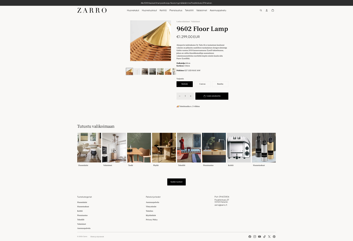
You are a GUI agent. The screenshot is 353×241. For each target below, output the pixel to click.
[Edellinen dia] (127, 41)
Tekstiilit (80, 219)
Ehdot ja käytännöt (97, 237)
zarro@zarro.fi (221, 205)
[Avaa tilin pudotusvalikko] (267, 10)
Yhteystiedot (151, 206)
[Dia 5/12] (160, 71)
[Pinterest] (274, 236)
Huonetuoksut (83, 206)
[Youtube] (259, 236)
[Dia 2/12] (137, 71)
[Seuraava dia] (174, 41)
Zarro (85, 237)
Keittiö (80, 211)
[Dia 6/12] (168, 71)
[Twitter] (269, 236)
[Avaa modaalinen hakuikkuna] (261, 10)
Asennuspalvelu (83, 228)
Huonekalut (82, 202)
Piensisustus (82, 215)
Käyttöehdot (151, 215)
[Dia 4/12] (152, 71)
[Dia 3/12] (145, 71)
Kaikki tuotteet (176, 182)
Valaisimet (81, 224)
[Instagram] (254, 236)
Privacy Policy (152, 219)
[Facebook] (250, 236)
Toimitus (149, 211)
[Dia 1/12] (129, 71)
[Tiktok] (264, 236)
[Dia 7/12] (176, 71)
